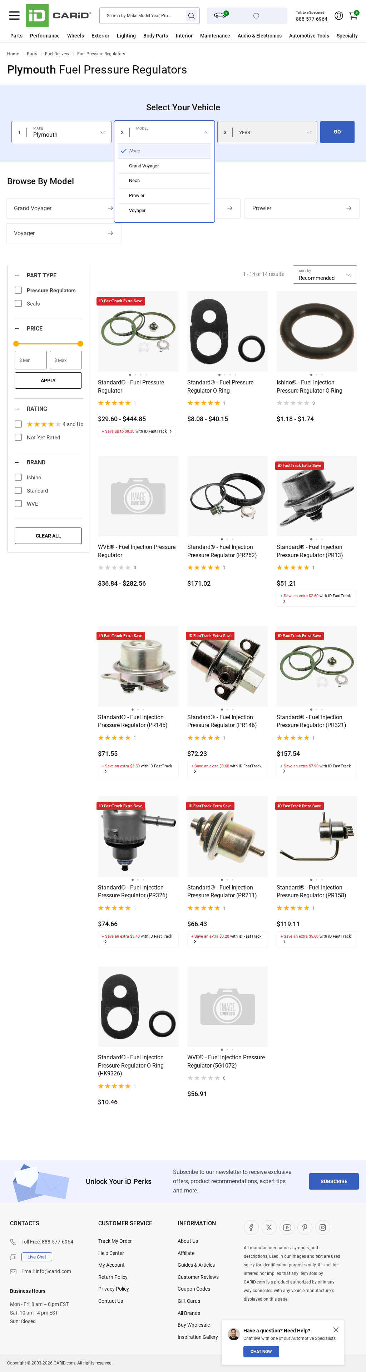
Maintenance (215, 36)
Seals (33, 304)
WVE (32, 504)
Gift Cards (189, 1301)
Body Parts (155, 36)
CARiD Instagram (322, 1227)
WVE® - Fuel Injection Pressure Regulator (136, 551)
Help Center (111, 1253)
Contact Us (110, 1301)
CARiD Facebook (251, 1227)
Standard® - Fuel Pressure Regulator (131, 386)
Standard (37, 491)
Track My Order (115, 1241)
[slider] (16, 344)
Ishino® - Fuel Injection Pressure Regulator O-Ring (309, 386)
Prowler (261, 208)
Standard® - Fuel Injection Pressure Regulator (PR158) (311, 891)
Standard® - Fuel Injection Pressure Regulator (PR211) (222, 891)
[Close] (335, 1329)
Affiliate (186, 1253)
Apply (48, 380)
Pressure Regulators (51, 290)
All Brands (189, 1313)
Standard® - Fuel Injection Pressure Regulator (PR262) (222, 551)
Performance (45, 36)
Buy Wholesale (194, 1325)
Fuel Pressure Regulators (101, 53)
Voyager (24, 233)
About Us (188, 1241)
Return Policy (113, 1277)
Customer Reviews (198, 1277)
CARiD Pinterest (304, 1227)
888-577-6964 (311, 19)
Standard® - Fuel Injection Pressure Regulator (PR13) (310, 551)
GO (337, 132)
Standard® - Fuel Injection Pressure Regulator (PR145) (133, 721)
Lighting (126, 36)
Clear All (48, 536)
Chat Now (261, 1351)
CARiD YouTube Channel (287, 1227)
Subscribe (334, 1181)
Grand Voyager (32, 208)
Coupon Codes (194, 1289)
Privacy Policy (113, 1289)
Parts (16, 36)
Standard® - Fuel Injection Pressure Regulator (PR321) (311, 721)
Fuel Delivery (57, 53)
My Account (111, 1265)
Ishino (34, 477)
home (13, 53)
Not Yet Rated (43, 437)
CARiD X (269, 1227)
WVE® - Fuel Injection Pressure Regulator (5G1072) (226, 1061)
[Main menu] (14, 15)
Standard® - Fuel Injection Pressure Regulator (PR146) (222, 721)
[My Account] (339, 15)
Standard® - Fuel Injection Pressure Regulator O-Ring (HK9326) (131, 1065)
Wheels (75, 36)
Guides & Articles (196, 1265)
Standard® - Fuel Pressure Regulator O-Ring (220, 386)
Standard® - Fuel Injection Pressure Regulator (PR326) (133, 891)
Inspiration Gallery (198, 1337)
